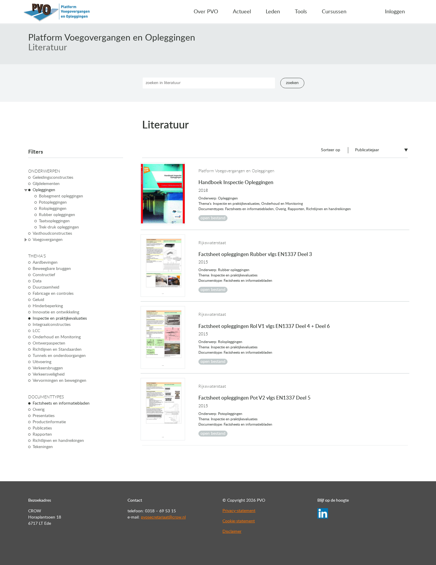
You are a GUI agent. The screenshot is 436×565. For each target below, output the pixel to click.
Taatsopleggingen (54, 221)
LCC (36, 331)
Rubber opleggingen (57, 215)
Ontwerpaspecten (49, 343)
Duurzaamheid (46, 287)
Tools (301, 12)
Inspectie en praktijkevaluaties (60, 318)
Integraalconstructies (52, 325)
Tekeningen (43, 447)
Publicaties (42, 428)
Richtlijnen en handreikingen (58, 441)
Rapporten (42, 434)
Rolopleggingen (52, 209)
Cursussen (334, 12)
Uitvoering (42, 362)
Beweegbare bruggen (52, 269)
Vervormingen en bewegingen (59, 381)
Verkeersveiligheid (49, 374)
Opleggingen (44, 190)
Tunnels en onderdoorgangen (59, 356)
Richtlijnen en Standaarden (57, 349)
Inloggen (395, 12)
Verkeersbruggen (48, 368)
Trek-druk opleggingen (59, 227)
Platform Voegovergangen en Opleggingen (111, 37)
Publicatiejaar (367, 150)
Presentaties (44, 416)
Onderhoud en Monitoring (57, 337)
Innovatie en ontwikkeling (56, 312)
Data (37, 281)
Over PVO (206, 12)
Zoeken (292, 83)
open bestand (213, 218)
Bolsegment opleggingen (61, 196)
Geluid (38, 300)
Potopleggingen (53, 202)
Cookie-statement (238, 521)
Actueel (242, 12)
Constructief (44, 275)
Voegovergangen (48, 240)
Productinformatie (49, 422)
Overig (38, 410)
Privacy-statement (238, 511)
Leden (273, 12)
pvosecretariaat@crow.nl (163, 517)
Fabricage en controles (53, 294)
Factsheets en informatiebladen (61, 403)
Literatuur (47, 47)
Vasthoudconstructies (52, 233)
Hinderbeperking (48, 306)
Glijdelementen (46, 184)
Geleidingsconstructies (53, 178)
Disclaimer (231, 531)
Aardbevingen (45, 262)
